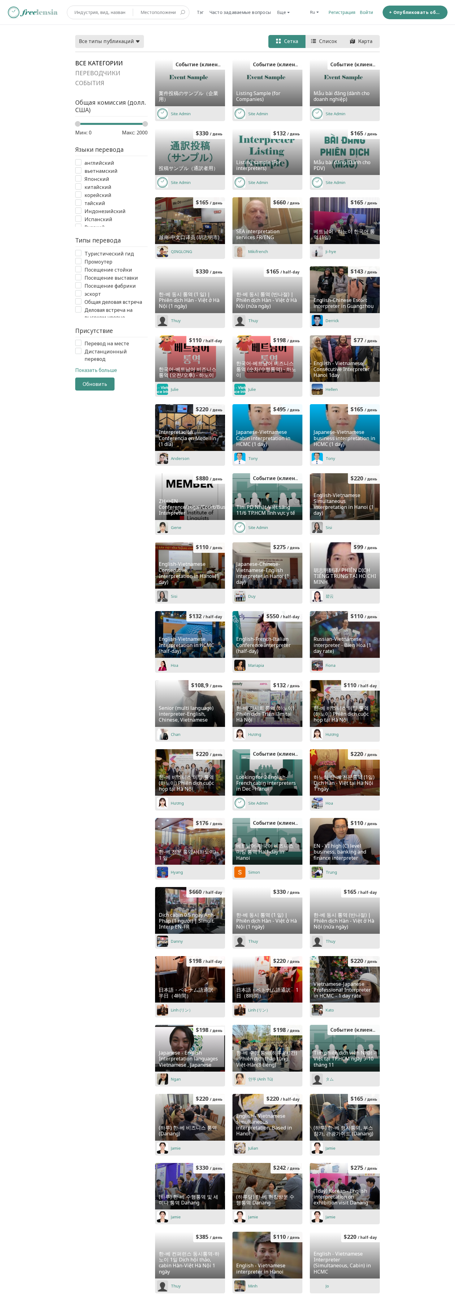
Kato (330, 1010)
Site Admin (181, 113)
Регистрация (341, 12)
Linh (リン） (182, 1010)
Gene (176, 527)
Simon (254, 872)
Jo (327, 1286)
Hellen (332, 389)
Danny (177, 941)
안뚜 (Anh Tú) (260, 1079)
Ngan (176, 1079)
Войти (366, 12)
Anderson (180, 458)
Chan (175, 734)
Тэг (200, 12)
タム (330, 1079)
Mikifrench (258, 251)
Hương (254, 734)
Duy (252, 596)
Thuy (176, 320)
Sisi (329, 527)
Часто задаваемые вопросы (240, 12)
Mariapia (256, 665)
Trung (331, 872)
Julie (175, 389)
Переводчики (97, 73)
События (89, 83)
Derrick (332, 320)
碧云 (330, 596)
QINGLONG (181, 251)
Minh (253, 1286)
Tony (253, 458)
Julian (253, 1148)
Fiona (331, 665)
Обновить (95, 384)
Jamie (176, 1148)
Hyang (177, 872)
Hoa (174, 665)
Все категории (99, 63)
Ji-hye (331, 251)
